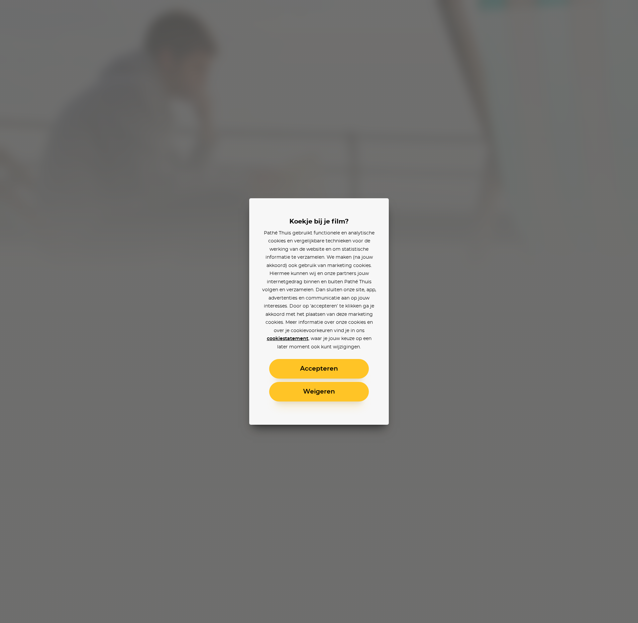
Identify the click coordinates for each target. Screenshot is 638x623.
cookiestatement (287, 338)
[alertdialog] (319, 311)
